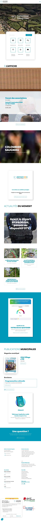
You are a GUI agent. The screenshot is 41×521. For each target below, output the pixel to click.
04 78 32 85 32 (8, 472)
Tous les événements (21, 124)
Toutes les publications (10, 389)
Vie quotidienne (14, 283)
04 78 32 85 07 (8, 487)
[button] (2, 519)
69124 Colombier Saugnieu (8, 451)
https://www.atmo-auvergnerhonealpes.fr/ (20, 332)
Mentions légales (25, 477)
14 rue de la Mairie (7, 450)
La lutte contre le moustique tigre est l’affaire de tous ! (29, 261)
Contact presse (24, 474)
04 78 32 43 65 (8, 482)
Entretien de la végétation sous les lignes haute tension (12, 280)
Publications (24, 476)
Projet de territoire (25, 472)
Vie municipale (30, 264)
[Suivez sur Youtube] (24, 484)
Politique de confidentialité (26, 478)
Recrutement (24, 473)
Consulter (23, 363)
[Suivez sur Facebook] (22, 484)
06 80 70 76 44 (8, 477)
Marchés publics (25, 471)
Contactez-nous (21, 437)
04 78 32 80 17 (8, 453)
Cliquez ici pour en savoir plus (21, 196)
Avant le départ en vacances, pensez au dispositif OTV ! (20, 223)
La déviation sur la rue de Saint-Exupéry (11, 261)
